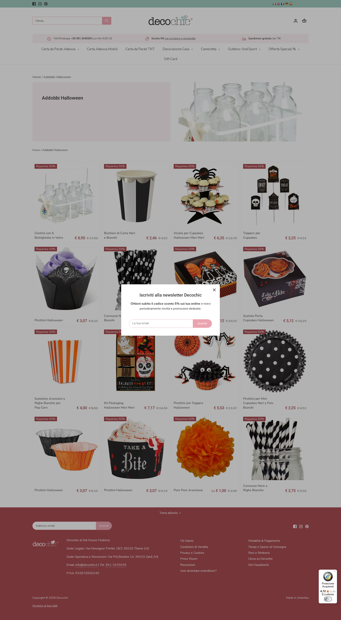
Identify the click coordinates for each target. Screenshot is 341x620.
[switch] (328, 599)
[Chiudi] (214, 290)
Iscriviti (202, 323)
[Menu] (334, 572)
